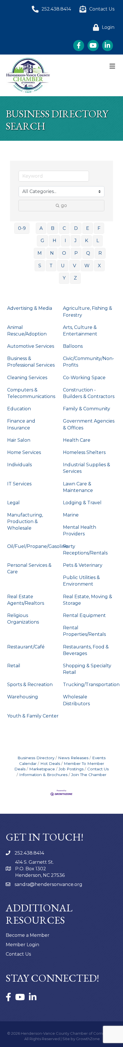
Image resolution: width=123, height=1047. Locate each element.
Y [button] (64, 278)
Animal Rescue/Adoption (27, 331)
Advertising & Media (29, 308)
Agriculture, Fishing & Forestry (87, 311)
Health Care (76, 440)
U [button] (63, 265)
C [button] (64, 228)
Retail (13, 665)
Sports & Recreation (30, 684)
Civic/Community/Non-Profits (88, 362)
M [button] (39, 253)
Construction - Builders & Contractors (88, 393)
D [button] (76, 228)
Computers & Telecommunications (31, 393)
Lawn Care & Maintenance (78, 487)
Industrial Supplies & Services (86, 468)
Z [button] (75, 278)
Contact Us (98, 769)
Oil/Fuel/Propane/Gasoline (37, 546)
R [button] (100, 253)
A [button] (41, 228)
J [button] (75, 240)
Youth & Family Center (33, 716)
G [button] (42, 240)
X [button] (99, 265)
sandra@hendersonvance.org (48, 884)
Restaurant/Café (26, 647)
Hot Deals (50, 763)
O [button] (64, 253)
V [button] (74, 265)
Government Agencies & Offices (88, 424)
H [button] (54, 240)
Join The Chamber (88, 774)
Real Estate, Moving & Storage (87, 600)
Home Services (24, 452)
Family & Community (86, 408)
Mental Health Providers (79, 530)
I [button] (65, 240)
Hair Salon (18, 440)
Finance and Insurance (21, 424)
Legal (13, 502)
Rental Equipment (84, 615)
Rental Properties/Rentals (84, 631)
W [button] (87, 265)
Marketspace (42, 769)
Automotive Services (30, 346)
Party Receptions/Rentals (85, 550)
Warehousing (22, 697)
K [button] (86, 240)
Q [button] (88, 253)
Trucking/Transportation (91, 684)
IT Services (19, 484)
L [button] (97, 240)
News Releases (73, 757)
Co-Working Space (84, 377)
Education (19, 408)
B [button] (52, 228)
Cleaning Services (27, 377)
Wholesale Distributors (76, 700)
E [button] (87, 228)
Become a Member (27, 935)
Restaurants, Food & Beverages (86, 650)
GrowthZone (88, 1038)
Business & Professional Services (31, 362)
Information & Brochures (43, 774)
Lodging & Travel (82, 502)
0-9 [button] (22, 228)
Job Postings (71, 769)
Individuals (19, 464)
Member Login (22, 944)
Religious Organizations (23, 619)
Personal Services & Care (29, 568)
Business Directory (35, 757)
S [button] (39, 265)
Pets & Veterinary (82, 565)
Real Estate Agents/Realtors (25, 600)
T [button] (51, 265)
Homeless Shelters (84, 452)
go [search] (64, 205)
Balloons (73, 346)
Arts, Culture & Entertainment (80, 331)
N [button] (52, 253)
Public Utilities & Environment (81, 581)
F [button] (99, 228)
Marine (71, 515)
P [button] (76, 253)
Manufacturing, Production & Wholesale (25, 521)
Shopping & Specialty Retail (87, 669)
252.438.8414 (29, 853)
